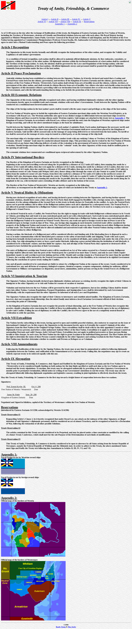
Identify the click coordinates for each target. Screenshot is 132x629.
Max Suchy (72, 627)
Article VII (53, 21)
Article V (87, 19)
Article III (65, 19)
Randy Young (61, 627)
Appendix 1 (60, 24)
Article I (44, 19)
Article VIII (65, 21)
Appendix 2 (72, 24)
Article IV (76, 19)
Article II (54, 19)
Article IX (77, 21)
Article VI (42, 21)
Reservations (89, 21)
